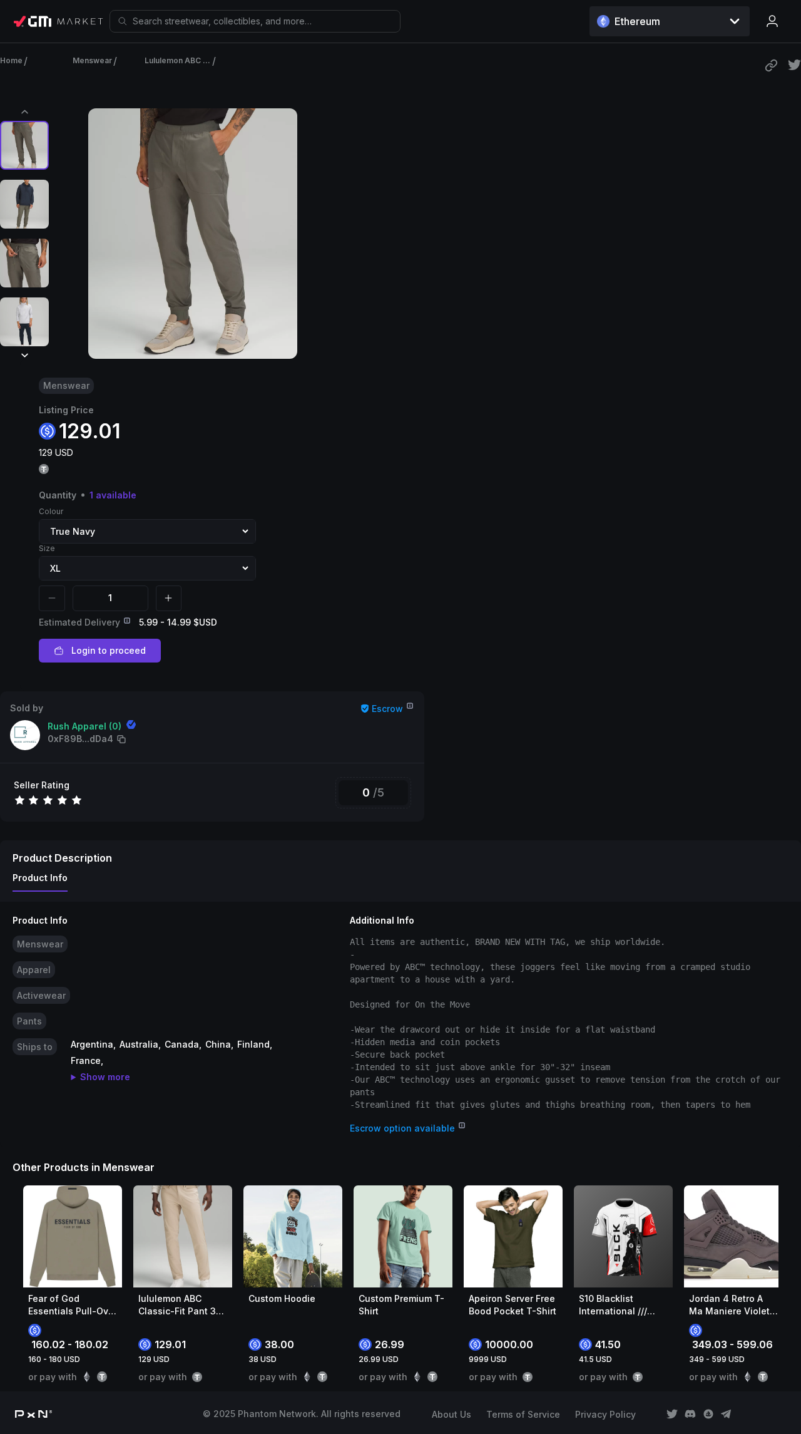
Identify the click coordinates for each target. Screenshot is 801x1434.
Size (47, 548)
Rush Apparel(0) (84, 726)
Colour (51, 511)
